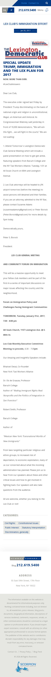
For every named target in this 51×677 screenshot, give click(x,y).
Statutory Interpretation (33, 528)
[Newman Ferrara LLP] (8, 10)
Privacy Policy (25, 652)
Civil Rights (10, 523)
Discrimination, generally (16, 532)
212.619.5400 (27, 10)
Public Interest (12, 528)
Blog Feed (37, 652)
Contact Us (34, 3)
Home (24, 3)
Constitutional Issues (28, 523)
